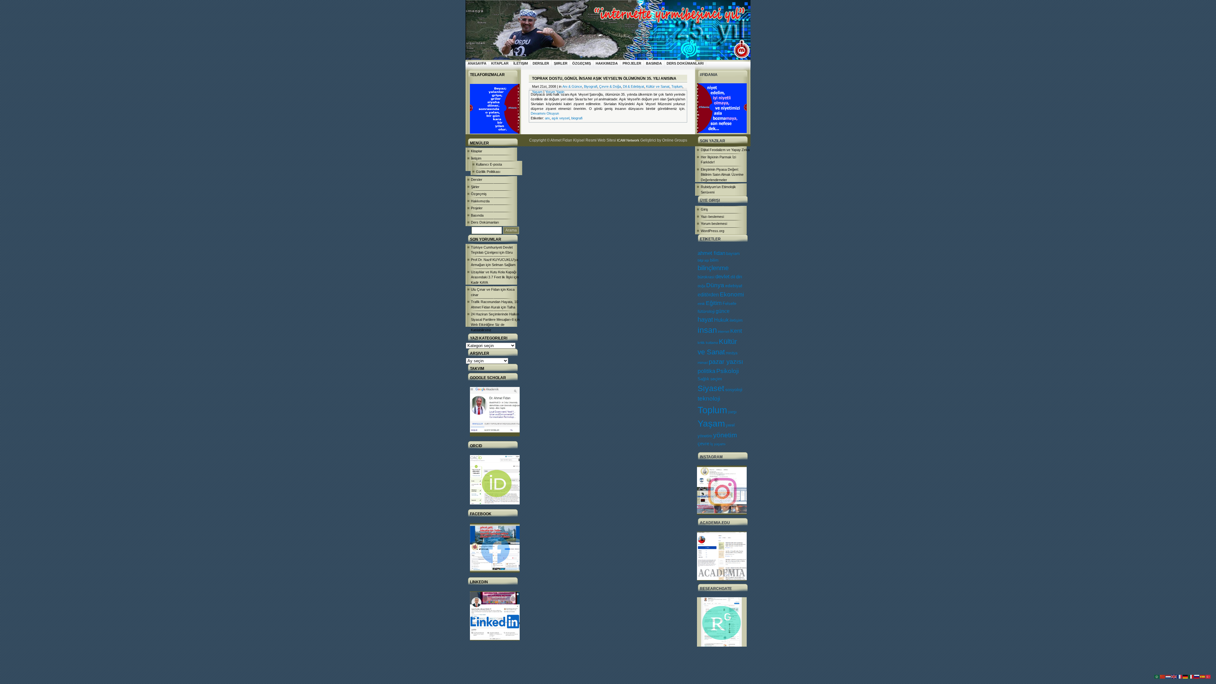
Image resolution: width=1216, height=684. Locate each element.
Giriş (704, 209)
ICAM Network (628, 140)
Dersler (541, 63)
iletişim (736, 320)
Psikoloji (727, 370)
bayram (733, 253)
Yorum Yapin (554, 92)
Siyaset (711, 388)
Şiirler (560, 63)
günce (723, 311)
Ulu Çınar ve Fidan (485, 289)
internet (723, 331)
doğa (701, 286)
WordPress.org (712, 231)
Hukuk (721, 320)
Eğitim (714, 303)
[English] (1174, 676)
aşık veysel (560, 118)
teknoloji (709, 398)
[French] (1180, 676)
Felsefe (729, 303)
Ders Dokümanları (685, 63)
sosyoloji (733, 389)
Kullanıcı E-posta (489, 164)
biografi (576, 118)
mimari (703, 362)
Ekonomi (732, 294)
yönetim (725, 435)
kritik (701, 343)
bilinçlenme (713, 267)
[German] (1185, 676)
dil (733, 276)
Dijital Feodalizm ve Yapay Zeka (725, 150)
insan (707, 330)
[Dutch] (1168, 676)
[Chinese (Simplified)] (1163, 676)
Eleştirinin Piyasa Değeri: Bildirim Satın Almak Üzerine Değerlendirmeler (722, 175)
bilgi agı (703, 260)
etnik (701, 304)
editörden (708, 294)
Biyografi (590, 86)
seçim (716, 379)
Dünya (715, 285)
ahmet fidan (711, 253)
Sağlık (703, 379)
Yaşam (711, 423)
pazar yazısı (726, 361)
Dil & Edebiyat (633, 86)
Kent (736, 330)
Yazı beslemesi (712, 216)
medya (732, 353)
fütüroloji (706, 311)
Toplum (712, 410)
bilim (714, 260)
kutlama (712, 343)
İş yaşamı (717, 444)
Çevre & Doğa (610, 86)
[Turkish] (1208, 676)
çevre (703, 443)
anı (547, 118)
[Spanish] (1203, 676)
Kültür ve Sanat (657, 86)
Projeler (632, 63)
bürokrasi (706, 277)
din (739, 276)
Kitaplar (500, 63)
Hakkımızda (607, 63)
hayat (705, 319)
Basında (654, 63)
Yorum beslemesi (714, 223)
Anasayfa (477, 63)
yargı (732, 412)
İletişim (520, 63)
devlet (722, 277)
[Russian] (1197, 676)
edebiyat (733, 285)
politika (706, 371)
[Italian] (1191, 676)
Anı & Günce (572, 86)
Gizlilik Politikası (488, 172)
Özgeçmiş (581, 63)
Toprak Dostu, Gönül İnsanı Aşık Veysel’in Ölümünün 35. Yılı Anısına (604, 78)
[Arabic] (1157, 676)
